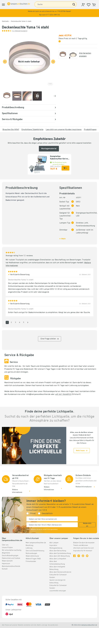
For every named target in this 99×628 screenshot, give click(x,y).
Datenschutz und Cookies (11, 558)
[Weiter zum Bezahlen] (54, 96)
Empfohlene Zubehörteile (32, 130)
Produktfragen (90, 130)
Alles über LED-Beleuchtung (60, 556)
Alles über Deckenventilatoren (60, 572)
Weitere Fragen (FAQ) (33, 559)
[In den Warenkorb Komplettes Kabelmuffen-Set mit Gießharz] (65, 168)
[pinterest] (83, 556)
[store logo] (18, 3)
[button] (49, 13)
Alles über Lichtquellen (58, 559)
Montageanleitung (56, 548)
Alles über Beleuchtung (58, 551)
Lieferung (29, 548)
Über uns (5, 545)
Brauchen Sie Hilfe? (11, 130)
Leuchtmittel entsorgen (58, 591)
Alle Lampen (54, 543)
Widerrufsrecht (7, 561)
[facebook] (74, 556)
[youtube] (87, 556)
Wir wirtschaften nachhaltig (11, 550)
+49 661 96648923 (63, 394)
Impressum (6, 564)
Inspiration (53, 545)
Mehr (63, 239)
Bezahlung (29, 545)
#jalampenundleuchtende (11, 566)
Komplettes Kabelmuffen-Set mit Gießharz (59, 157)
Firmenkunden (31, 561)
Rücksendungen (31, 553)
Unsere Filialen (7, 548)
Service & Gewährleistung (35, 551)
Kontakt (4, 569)
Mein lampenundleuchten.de (36, 543)
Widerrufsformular (32, 556)
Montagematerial (49, 149)
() (19, 31)
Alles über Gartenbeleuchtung (60, 553)
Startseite (5, 21)
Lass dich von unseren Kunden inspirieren (63, 130)
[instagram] (79, 556)
